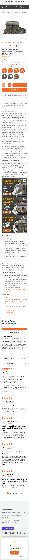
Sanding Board (9, 310)
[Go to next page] (24, 493)
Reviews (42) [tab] (8, 358)
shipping (11, 62)
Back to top (13, 504)
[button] (26, 7)
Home (3, 11)
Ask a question (14, 332)
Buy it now (14, 89)
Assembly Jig (9, 312)
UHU (19, 299)
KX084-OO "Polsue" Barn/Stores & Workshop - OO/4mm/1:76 (14, 12)
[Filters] (3, 363)
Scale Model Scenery (7, 42)
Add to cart (20, 85)
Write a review (14, 329)
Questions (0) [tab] (21, 358)
